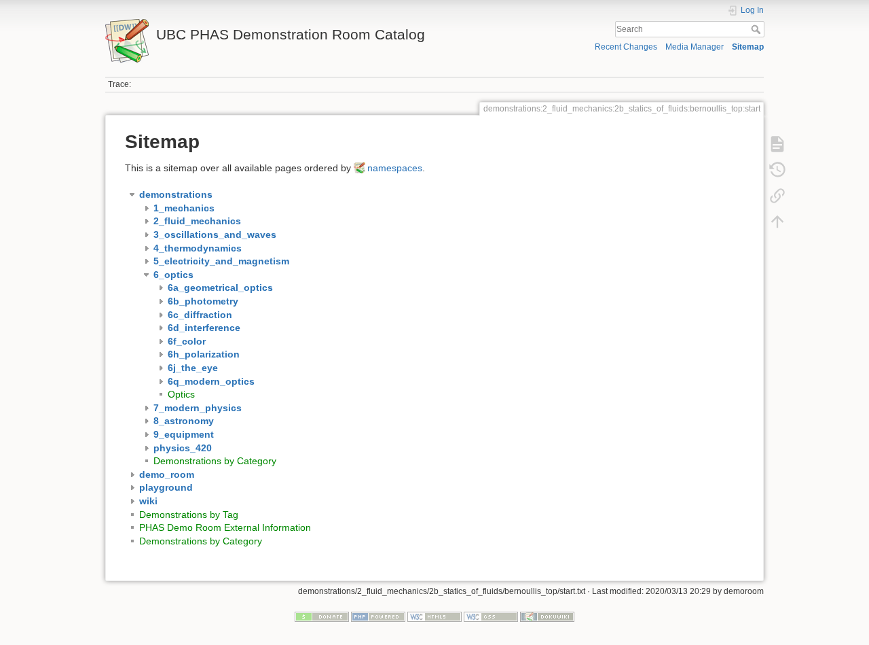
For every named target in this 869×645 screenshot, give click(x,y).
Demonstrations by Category (214, 460)
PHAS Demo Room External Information (225, 527)
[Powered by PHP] (378, 616)
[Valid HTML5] (434, 616)
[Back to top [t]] (777, 221)
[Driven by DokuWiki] (547, 616)
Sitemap (748, 47)
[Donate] (322, 616)
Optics (181, 394)
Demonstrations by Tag (188, 514)
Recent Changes (626, 47)
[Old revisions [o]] (777, 170)
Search (757, 29)
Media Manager (694, 47)
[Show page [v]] (777, 144)
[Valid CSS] (491, 616)
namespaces (394, 167)
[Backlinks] (777, 196)
